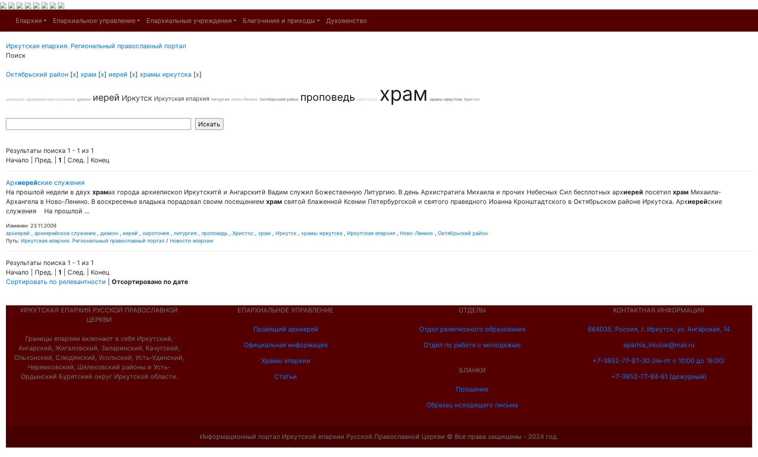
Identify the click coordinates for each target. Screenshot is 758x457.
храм (88, 74)
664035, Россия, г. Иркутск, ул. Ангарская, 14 (659, 329)
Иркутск (137, 98)
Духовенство (346, 20)
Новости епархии (191, 241)
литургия (220, 99)
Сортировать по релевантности (56, 282)
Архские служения (45, 182)
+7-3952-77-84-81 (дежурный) (659, 376)
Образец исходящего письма (472, 405)
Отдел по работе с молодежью (472, 345)
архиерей (15, 99)
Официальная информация (286, 345)
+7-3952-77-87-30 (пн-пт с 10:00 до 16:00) (659, 361)
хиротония (367, 99)
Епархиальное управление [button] (94, 20)
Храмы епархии (285, 361)
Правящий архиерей (285, 329)
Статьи (285, 376)
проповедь (327, 97)
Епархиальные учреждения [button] (189, 20)
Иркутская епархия (181, 98)
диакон (84, 99)
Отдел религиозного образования (472, 329)
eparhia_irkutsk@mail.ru (658, 345)
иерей (118, 74)
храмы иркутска (165, 74)
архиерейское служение (50, 99)
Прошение (472, 389)
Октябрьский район (37, 74)
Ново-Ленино (244, 99)
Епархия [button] (29, 20)
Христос (472, 99)
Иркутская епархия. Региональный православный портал (93, 241)
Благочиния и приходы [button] (279, 20)
